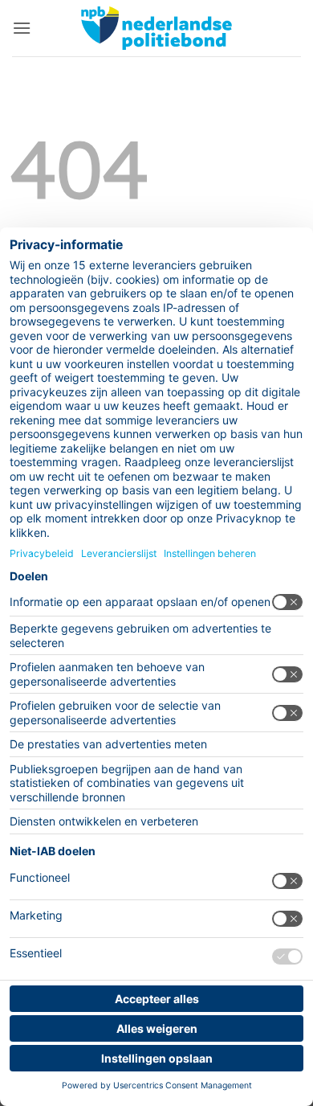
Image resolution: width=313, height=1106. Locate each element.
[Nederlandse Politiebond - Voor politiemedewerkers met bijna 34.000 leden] (156, 28)
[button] (21, 27)
